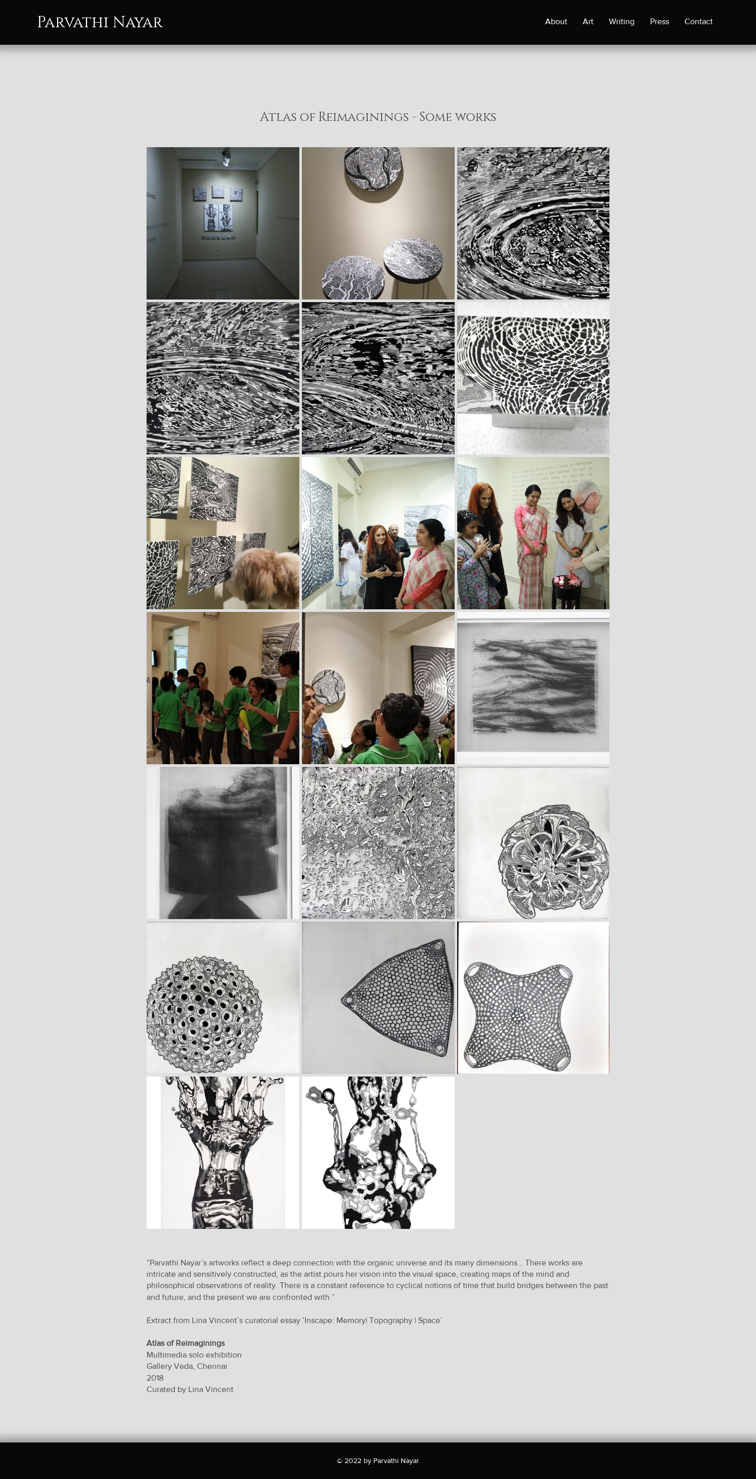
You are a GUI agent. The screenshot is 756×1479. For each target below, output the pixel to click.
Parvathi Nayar (100, 22)
